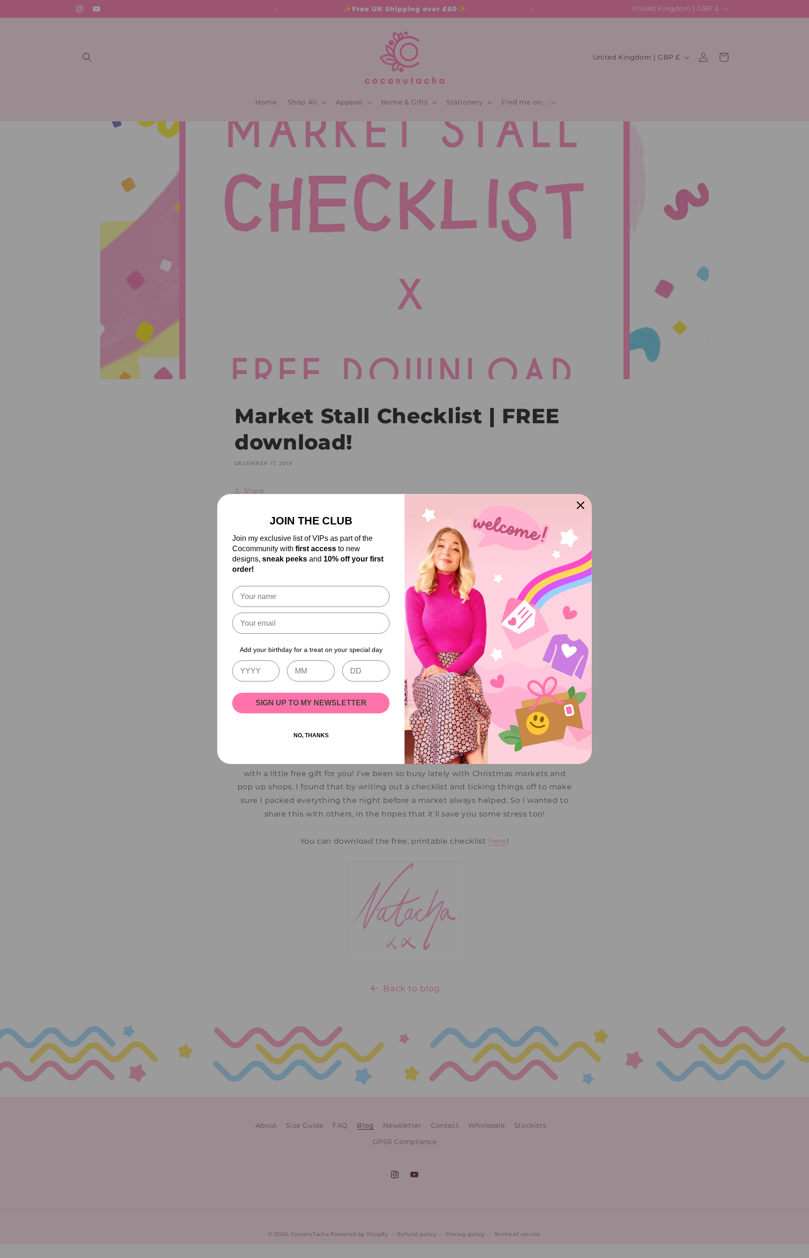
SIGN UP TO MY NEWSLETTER (311, 703)
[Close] (580, 505)
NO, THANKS (311, 735)
